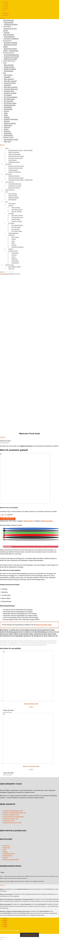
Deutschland (8, 109)
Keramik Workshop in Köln (10, 818)
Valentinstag (8, 125)
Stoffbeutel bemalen (11, 24)
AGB (4, 849)
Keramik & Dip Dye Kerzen (10, 29)
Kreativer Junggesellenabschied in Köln (14, 812)
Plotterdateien (8, 71)
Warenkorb (5, 15)
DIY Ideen (7, 95)
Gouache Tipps (9, 91)
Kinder (7, 148)
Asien (6, 113)
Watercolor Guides (47, 521)
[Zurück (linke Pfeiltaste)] (0, 939)
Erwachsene (7, 40)
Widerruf (5, 857)
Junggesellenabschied (11, 55)
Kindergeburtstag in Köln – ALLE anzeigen (20, 150)
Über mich (7, 141)
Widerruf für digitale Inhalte (11, 859)
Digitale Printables (10, 69)
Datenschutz (6, 847)
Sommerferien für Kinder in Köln (12, 822)
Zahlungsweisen (7, 855)
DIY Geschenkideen (10, 97)
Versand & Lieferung (9, 853)
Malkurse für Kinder (10, 59)
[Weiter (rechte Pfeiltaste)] (2, 939)
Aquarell (6, 77)
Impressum (6, 845)
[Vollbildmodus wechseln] (3, 937)
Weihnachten (8, 135)
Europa (6, 111)
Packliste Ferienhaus (11, 119)
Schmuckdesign (9, 36)
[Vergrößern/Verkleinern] (5, 937)
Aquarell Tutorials (10, 83)
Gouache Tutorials (10, 93)
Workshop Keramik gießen (10, 45)
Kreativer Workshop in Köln (11, 814)
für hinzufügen (7, 514)
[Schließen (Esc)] (0, 937)
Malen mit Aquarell (13, 152)
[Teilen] (2, 937)
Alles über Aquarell (10, 81)
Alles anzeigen (9, 65)
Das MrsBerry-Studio (11, 139)
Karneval (7, 127)
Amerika (6, 117)
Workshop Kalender (10, 42)
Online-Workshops (9, 61)
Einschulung (8, 133)
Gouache (7, 85)
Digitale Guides (9, 67)
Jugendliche (7, 26)
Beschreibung (7, 546)
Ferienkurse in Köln (8, 820)
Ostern (6, 129)
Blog (4, 73)
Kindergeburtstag (10, 105)
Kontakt (5, 851)
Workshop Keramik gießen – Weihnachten (10, 49)
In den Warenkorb (7, 519)
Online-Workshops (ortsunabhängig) (13, 816)
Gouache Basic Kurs (11, 89)
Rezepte (7, 121)
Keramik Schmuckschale (8, 19)
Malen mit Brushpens (14, 154)
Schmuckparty (9, 22)
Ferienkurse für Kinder (11, 57)
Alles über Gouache (10, 87)
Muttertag (7, 131)
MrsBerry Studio (8, 137)
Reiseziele (7, 107)
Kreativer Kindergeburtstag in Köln (13, 810)
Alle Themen (8, 75)
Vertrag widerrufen (29, 935)
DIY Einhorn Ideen (10, 103)
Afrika (6, 115)
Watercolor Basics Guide (43, 625)
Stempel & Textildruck (11, 38)
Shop (5, 63)
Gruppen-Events (8, 52)
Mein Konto (6, 13)
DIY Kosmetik (8, 101)
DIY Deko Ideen (9, 99)
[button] (4, 529)
